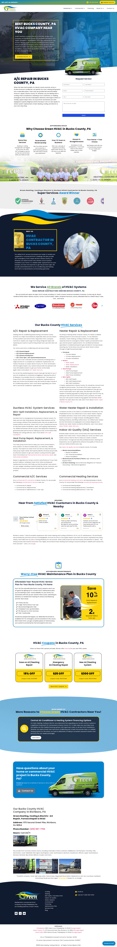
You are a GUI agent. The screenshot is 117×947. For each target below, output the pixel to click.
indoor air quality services (70, 447)
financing (67, 648)
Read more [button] (41, 528)
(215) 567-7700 (37, 829)
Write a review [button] (25, 526)
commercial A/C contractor (25, 480)
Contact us (19, 783)
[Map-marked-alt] (24, 913)
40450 (75, 937)
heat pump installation (20, 457)
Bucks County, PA (39, 930)
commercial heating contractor (72, 480)
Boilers (65, 360)
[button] (15, 306)
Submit (83, 115)
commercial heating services (93, 482)
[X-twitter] (20, 913)
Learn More (36, 738)
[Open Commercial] (84, 8)
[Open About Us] (103, 8)
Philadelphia (41, 928)
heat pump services (34, 455)
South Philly (39, 932)
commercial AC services (30, 482)
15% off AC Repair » (10, 2)
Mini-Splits (66, 377)
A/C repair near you (36, 370)
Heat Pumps (67, 369)
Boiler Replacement (72, 365)
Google (33, 544)
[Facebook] (16, 913)
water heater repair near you (68, 426)
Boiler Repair (70, 363)
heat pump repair (47, 455)
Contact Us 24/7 (109, 943)
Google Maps (75, 928)
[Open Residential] (71, 8)
